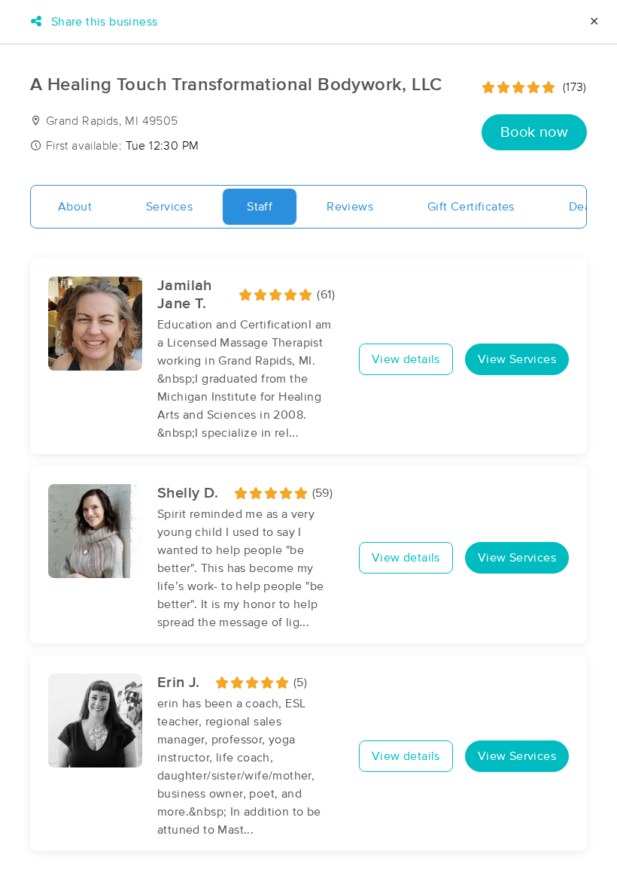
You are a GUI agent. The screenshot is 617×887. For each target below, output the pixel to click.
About (75, 207)
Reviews (350, 207)
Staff (259, 207)
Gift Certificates (471, 207)
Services (169, 207)
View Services (517, 359)
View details (406, 359)
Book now (534, 132)
